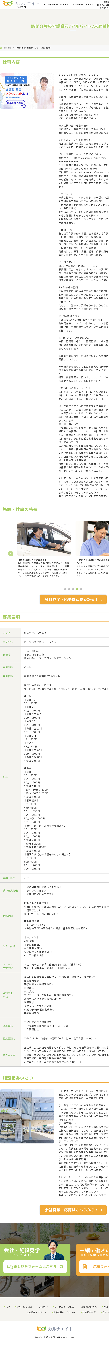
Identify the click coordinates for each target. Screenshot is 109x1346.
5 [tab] (81, 589)
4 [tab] (77, 589)
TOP (43, 4)
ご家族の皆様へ (89, 1306)
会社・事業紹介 (24, 1306)
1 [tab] (65, 589)
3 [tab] (73, 589)
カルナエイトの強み (64, 1306)
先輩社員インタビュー (64, 1312)
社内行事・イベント (37, 1312)
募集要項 (89, 4)
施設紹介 (43, 1306)
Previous (9, 553)
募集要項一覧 (9, 48)
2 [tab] (69, 589)
